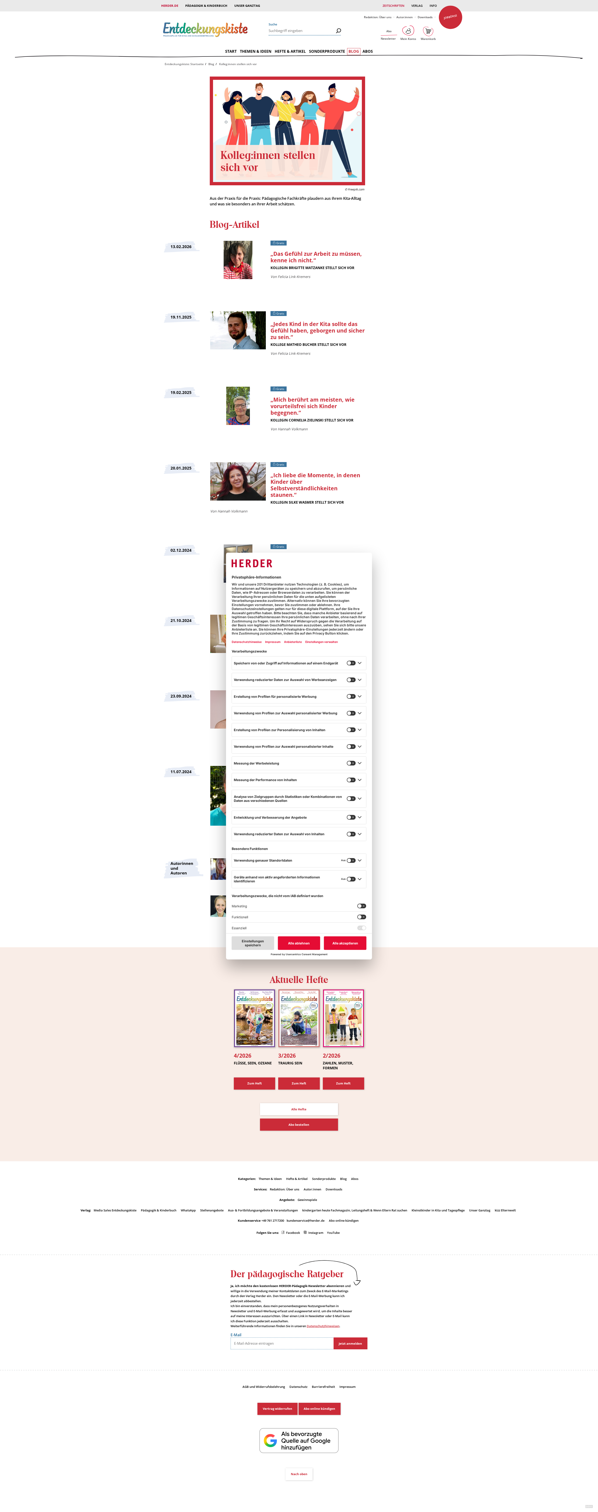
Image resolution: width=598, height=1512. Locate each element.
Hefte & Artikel (290, 51)
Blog (354, 51)
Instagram (315, 1233)
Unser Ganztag (247, 6)
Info (433, 6)
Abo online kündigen (344, 1220)
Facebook (293, 1233)
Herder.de (169, 6)
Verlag (417, 6)
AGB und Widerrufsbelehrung (263, 1387)
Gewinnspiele (307, 1200)
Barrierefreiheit (323, 1387)
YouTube (333, 1233)
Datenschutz (298, 1387)
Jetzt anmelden (350, 1343)
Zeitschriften (393, 6)
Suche (273, 24)
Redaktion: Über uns (378, 17)
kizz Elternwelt (505, 1210)
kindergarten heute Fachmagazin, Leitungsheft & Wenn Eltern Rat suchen (354, 1210)
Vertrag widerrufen (277, 1409)
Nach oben (299, 1474)
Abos (368, 51)
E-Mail (236, 1334)
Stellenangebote (212, 1210)
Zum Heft (254, 1083)
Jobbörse (450, 17)
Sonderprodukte (327, 51)
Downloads (425, 17)
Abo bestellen (298, 1125)
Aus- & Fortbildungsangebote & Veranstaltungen (263, 1210)
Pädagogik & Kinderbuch (206, 6)
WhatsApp (188, 1210)
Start (231, 51)
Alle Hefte (298, 1109)
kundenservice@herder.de (305, 1220)
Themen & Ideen (255, 51)
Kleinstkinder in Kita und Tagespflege (438, 1210)
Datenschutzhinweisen (323, 1326)
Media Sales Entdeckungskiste (115, 1210)
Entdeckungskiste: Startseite (184, 64)
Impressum (347, 1387)
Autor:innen (404, 17)
